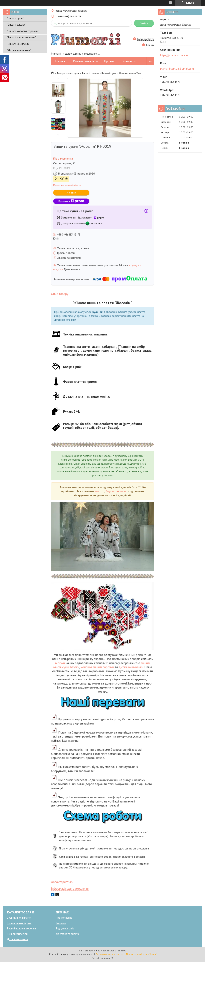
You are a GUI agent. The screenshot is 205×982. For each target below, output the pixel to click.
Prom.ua (121, 950)
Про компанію (64, 917)
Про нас (109, 61)
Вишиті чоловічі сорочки (21, 928)
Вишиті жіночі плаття (19, 917)
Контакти (129, 61)
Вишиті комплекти (17, 934)
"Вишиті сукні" (15, 18)
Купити (71, 192)
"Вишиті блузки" (16, 24)
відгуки (60, 663)
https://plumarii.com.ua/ (174, 55)
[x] (57, 895)
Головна (60, 61)
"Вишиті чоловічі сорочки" (22, 31)
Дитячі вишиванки (17, 939)
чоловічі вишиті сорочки (97, 667)
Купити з (64, 201)
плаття (99, 491)
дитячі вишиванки (131, 667)
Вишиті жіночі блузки (19, 923)
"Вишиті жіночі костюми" (21, 37)
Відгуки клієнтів (65, 928)
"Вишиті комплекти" (18, 44)
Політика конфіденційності (141, 954)
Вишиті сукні (108, 73)
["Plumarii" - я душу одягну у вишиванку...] (86, 39)
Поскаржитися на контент (109, 954)
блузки (110, 491)
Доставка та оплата (67, 934)
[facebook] (52, 895)
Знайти (144, 23)
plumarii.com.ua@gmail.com (177, 68)
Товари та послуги (68, 73)
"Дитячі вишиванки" (19, 50)
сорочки (121, 491)
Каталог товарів (83, 61)
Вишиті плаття (90, 73)
